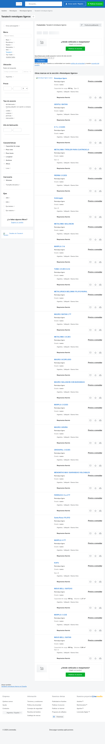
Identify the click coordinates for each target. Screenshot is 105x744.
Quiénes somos (8, 701)
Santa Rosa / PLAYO (62, 518)
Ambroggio (58, 198)
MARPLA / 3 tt (59, 246)
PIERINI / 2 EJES (60, 175)
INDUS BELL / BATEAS (63, 588)
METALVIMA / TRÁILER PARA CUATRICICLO (71, 150)
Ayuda (5, 705)
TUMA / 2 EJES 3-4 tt (62, 269)
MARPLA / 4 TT (60, 540)
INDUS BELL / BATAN (62, 637)
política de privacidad (78, 63)
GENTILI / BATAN (61, 104)
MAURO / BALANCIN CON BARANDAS (69, 382)
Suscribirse (41, 61)
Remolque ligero (60, 78)
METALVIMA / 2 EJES (62, 337)
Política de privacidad (34, 705)
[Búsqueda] (27, 4)
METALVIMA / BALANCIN (64, 224)
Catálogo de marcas (33, 715)
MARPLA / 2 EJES (61, 405)
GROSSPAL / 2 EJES (62, 450)
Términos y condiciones (35, 701)
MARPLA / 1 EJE (60, 615)
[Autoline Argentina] (8, 4)
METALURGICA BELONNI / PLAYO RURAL (70, 291)
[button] (95, 97)
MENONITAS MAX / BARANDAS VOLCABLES (72, 472)
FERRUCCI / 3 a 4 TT (62, 495)
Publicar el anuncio (75, 48)
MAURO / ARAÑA (61, 427)
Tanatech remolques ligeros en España (14, 686)
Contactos (6, 708)
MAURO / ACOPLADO (62, 359)
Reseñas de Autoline (34, 712)
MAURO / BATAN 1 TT (62, 314)
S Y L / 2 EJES (59, 127)
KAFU (56, 563)
